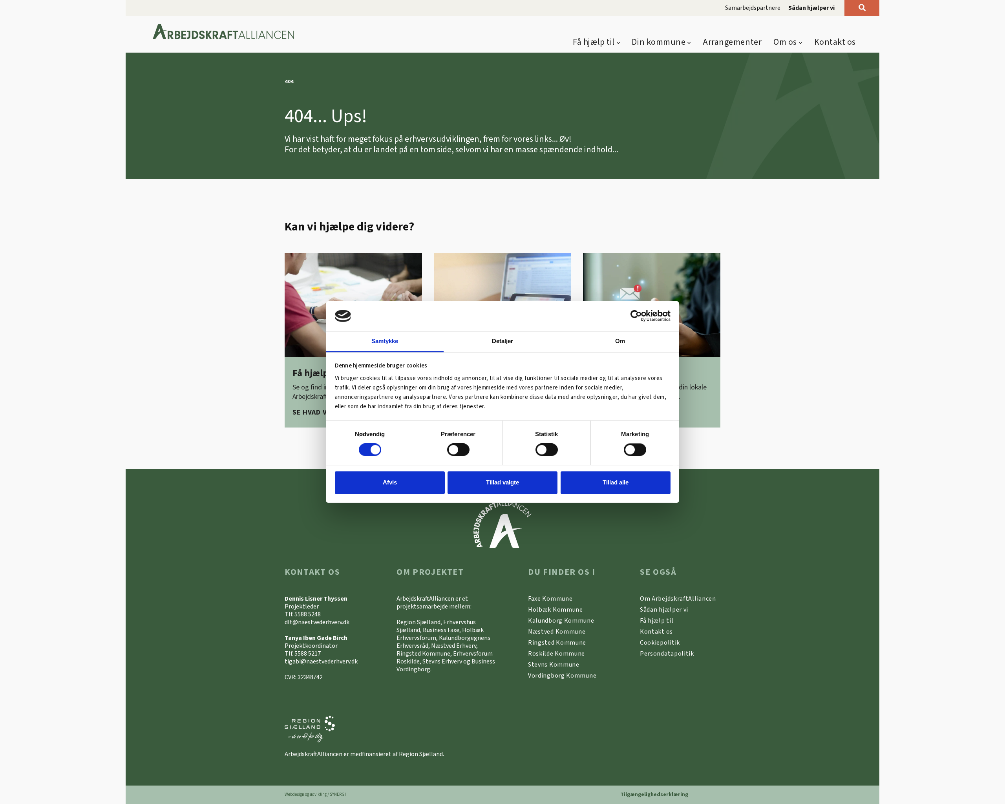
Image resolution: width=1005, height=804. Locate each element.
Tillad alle (616, 482)
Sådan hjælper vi (811, 8)
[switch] (458, 450)
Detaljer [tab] (502, 341)
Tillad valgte (502, 482)
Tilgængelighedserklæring (654, 795)
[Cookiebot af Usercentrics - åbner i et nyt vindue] (636, 316)
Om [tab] (620, 341)
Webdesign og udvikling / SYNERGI (315, 794)
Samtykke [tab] (384, 341)
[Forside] (223, 32)
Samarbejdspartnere (752, 8)
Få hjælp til (594, 42)
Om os (785, 42)
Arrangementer (732, 42)
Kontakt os (835, 42)
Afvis (390, 482)
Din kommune (658, 42)
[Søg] (861, 8)
